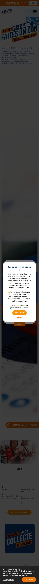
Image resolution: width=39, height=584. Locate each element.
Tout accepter (29, 580)
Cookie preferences (8, 580)
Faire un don (19, 313)
